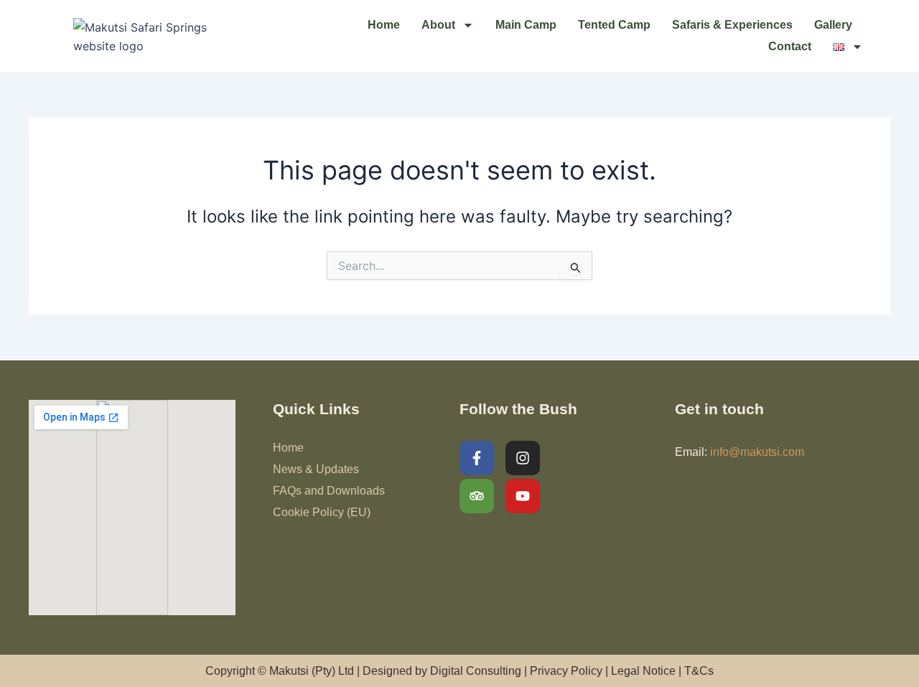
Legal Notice (643, 671)
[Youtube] (522, 496)
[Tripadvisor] (477, 496)
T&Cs (699, 671)
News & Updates (316, 469)
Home (384, 25)
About (438, 25)
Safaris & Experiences (732, 25)
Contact (789, 46)
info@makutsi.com (757, 452)
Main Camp (525, 25)
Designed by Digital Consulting (442, 671)
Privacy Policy (566, 671)
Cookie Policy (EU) (321, 512)
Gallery (833, 25)
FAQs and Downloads (329, 491)
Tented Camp (614, 25)
